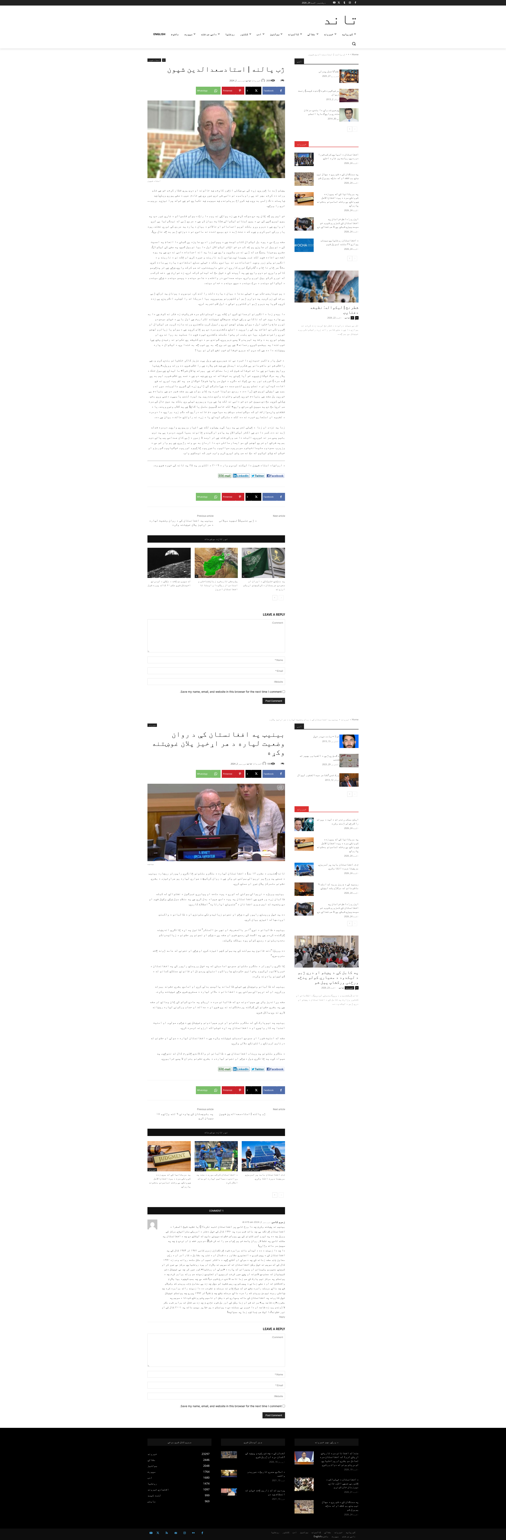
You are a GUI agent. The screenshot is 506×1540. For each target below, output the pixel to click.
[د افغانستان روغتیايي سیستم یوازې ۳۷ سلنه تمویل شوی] (304, 245)
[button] (354, 43)
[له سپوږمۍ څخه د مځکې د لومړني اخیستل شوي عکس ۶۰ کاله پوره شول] (169, 563)
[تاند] (263, 81)
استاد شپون (154, 60)
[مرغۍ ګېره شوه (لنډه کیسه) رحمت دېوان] (349, 95)
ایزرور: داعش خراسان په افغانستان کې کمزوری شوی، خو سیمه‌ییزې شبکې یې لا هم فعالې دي (338, 222)
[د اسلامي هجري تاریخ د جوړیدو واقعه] (229, 1473)
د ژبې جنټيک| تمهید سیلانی (238, 520)
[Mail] (175, 1533)
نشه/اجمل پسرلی (329, 71)
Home (355, 54)
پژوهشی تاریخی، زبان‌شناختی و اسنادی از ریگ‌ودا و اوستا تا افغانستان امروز (218, 585)
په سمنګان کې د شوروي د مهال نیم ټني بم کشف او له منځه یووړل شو (340, 1505)
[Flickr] (193, 1533)
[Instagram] (349, 3)
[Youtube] (334, 3)
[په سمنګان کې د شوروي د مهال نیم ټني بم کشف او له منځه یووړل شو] (304, 179)
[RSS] (166, 1533)
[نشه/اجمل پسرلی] (349, 76)
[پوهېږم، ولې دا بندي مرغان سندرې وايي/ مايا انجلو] (349, 115)
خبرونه (301, 144)
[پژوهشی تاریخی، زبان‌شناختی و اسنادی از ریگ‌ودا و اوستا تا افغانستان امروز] (216, 563)
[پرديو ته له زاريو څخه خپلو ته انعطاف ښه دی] (229, 1492)
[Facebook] (355, 3)
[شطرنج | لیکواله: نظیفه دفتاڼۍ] (327, 287)
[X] (339, 3)
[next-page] (274, 597)
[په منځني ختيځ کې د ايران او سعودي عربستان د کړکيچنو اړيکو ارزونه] (263, 563)
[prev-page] (281, 597)
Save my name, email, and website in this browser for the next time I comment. (231, 691)
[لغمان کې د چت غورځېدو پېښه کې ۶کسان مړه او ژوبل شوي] (229, 1454)
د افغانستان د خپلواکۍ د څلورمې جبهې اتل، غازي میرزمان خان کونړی (342, 1483)
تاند (248, 80)
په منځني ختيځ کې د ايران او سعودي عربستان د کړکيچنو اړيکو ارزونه (264, 585)
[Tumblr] (344, 3)
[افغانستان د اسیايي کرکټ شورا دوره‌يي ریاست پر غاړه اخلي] (304, 159)
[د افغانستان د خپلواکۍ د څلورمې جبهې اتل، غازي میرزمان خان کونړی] (304, 1484)
